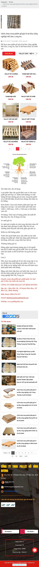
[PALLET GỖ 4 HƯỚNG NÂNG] (11, 65)
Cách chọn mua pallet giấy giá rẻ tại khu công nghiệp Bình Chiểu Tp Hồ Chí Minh (27, 430)
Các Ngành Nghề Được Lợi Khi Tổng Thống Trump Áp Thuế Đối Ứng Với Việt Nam (26, 354)
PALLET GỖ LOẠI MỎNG (11, 141)
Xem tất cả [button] (8, 53)
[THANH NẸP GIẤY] (11, 87)
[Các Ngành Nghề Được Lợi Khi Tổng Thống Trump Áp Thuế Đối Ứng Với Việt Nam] (9, 355)
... (35, 453)
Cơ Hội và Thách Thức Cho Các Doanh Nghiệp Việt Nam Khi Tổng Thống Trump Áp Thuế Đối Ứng (27, 341)
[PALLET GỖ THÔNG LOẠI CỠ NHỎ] (28, 133)
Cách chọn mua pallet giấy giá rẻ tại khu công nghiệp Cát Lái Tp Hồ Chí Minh (27, 405)
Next (25, 148)
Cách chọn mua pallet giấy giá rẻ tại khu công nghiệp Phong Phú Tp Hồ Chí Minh (27, 418)
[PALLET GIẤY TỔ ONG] (28, 110)
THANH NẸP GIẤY (10, 96)
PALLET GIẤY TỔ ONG (28, 119)
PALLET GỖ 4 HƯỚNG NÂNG (11, 74)
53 (12, 456)
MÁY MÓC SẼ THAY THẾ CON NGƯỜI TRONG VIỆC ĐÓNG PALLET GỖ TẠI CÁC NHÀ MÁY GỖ (27, 379)
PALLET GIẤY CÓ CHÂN (28, 96)
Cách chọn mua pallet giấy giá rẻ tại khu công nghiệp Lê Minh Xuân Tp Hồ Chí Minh (27, 443)
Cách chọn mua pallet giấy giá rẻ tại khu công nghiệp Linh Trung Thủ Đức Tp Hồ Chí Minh (26, 392)
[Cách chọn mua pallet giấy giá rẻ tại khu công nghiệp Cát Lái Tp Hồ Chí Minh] (9, 406)
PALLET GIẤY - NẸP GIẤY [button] (26, 53)
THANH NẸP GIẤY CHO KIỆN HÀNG (29, 74)
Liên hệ (10, 77)
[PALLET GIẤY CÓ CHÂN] (28, 87)
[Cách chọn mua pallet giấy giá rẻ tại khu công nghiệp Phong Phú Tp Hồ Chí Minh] (9, 419)
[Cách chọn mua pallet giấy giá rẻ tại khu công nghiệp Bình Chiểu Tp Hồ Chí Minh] (9, 431)
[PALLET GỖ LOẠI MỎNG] (11, 133)
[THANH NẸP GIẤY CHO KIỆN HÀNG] (28, 65)
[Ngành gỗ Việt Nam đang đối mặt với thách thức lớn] (9, 368)
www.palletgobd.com (11, 491)
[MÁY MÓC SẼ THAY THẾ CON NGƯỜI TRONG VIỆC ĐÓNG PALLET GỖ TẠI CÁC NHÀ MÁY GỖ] (9, 380)
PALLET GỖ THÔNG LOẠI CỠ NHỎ (28, 142)
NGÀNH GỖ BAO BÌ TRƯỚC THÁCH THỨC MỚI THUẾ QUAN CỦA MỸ (26, 328)
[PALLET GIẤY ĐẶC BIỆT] (11, 110)
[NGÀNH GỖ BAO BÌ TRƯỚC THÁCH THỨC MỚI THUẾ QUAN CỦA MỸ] (9, 329)
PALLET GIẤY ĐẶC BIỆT (11, 119)
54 (16, 456)
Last (29, 148)
